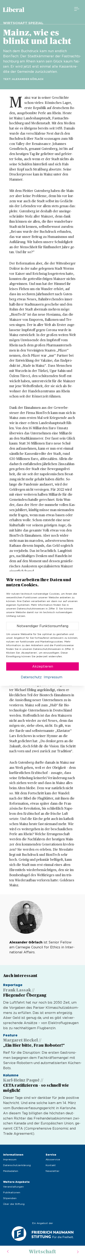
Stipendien (10, 1198)
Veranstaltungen (13, 1186)
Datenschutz (31, 677)
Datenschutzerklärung (17, 1165)
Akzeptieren (42, 666)
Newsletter (52, 1171)
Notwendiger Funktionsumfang (42, 626)
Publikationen (11, 1192)
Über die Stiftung (14, 1204)
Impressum (10, 1159)
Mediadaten (10, 1171)
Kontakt (51, 1165)
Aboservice (53, 1159)
